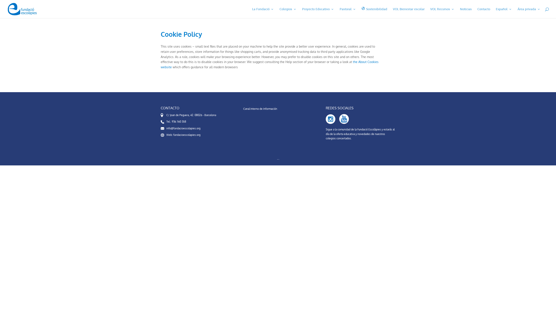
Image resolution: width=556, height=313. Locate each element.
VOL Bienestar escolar (409, 9)
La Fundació (261, 9)
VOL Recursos (440, 9)
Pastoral (346, 9)
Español (502, 9)
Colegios (286, 9)
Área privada (527, 9)
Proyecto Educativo (316, 9)
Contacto (483, 9)
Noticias (466, 9)
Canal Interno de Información (260, 108)
